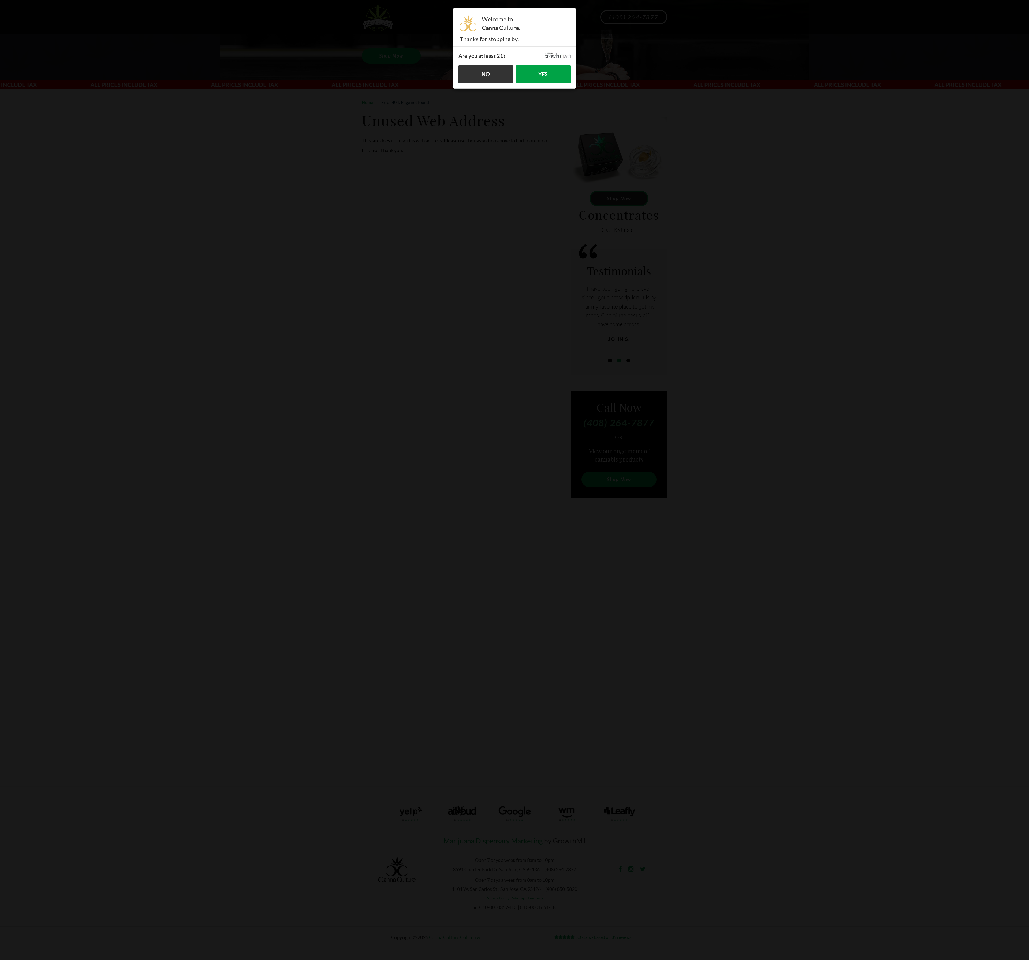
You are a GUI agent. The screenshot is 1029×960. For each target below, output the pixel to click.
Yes (543, 74)
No (486, 74)
